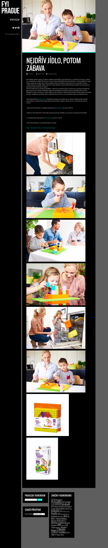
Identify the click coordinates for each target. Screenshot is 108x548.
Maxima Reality (56, 520)
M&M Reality (66, 514)
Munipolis (54, 525)
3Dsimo (54, 499)
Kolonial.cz (42, 99)
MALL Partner (56, 518)
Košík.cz (55, 513)
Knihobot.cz (56, 511)
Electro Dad (57, 506)
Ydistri (62, 534)
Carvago (68, 502)
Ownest (63, 525)
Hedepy (53, 508)
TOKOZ (54, 532)
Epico (62, 506)
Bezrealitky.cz (57, 502)
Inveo (62, 508)
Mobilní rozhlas (57, 522)
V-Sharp (57, 534)
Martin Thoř (40, 74)
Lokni (61, 514)
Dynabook (65, 504)
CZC (52, 504)
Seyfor (53, 527)
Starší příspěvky (29, 514)
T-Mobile (61, 529)
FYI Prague (68, 506)
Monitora (67, 522)
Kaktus (71, 509)
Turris (68, 532)
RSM (66, 525)
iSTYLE (67, 508)
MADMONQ (54, 516)
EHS (52, 506)
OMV (59, 525)
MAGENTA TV (60, 517)
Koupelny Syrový (66, 511)
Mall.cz (66, 516)
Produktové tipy (52, 74)
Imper (58, 508)
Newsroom (15, 19)
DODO (58, 504)
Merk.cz (64, 520)
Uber (53, 534)
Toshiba (62, 532)
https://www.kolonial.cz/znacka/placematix (40, 128)
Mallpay (64, 518)
